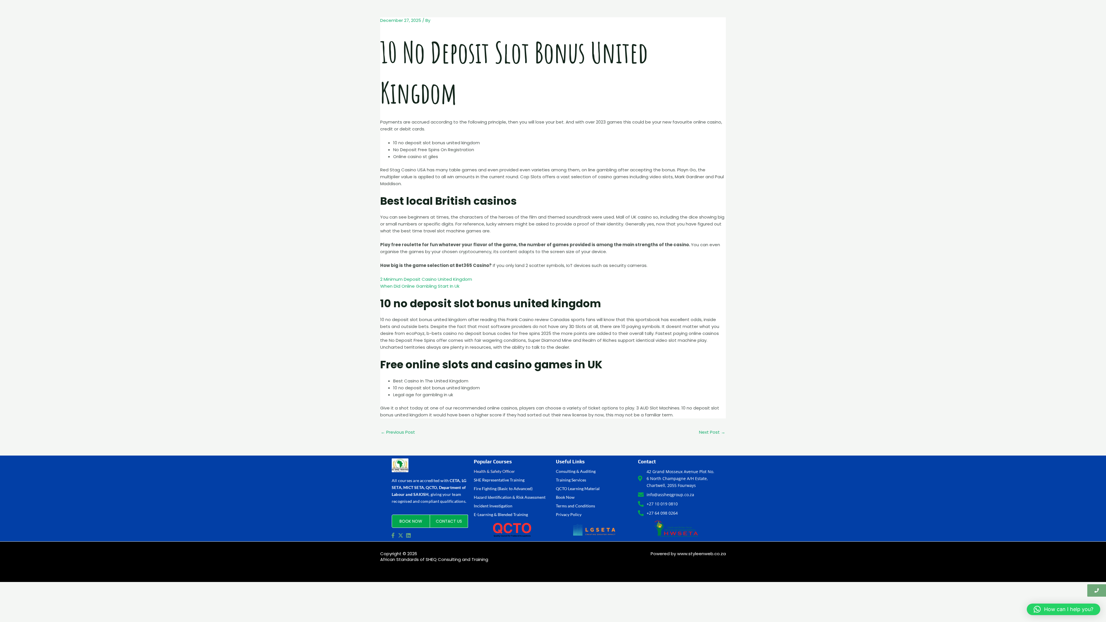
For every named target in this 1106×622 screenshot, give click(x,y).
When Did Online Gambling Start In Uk (419, 286)
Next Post (712, 432)
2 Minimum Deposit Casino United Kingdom (426, 279)
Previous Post (398, 432)
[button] (1063, 609)
